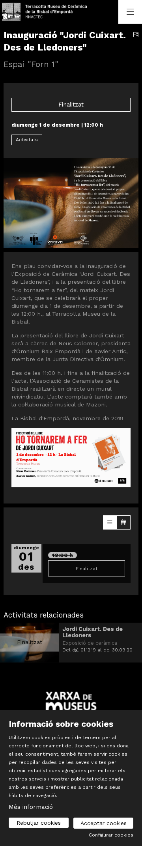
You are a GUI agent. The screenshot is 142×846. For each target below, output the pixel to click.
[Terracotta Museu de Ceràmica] (43, 12)
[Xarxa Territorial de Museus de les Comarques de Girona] (71, 705)
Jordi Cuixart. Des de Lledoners (92, 632)
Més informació (31, 806)
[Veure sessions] (110, 522)
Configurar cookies (111, 835)
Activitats (27, 139)
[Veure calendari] (124, 522)
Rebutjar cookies (39, 823)
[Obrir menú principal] (130, 12)
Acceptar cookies (103, 823)
